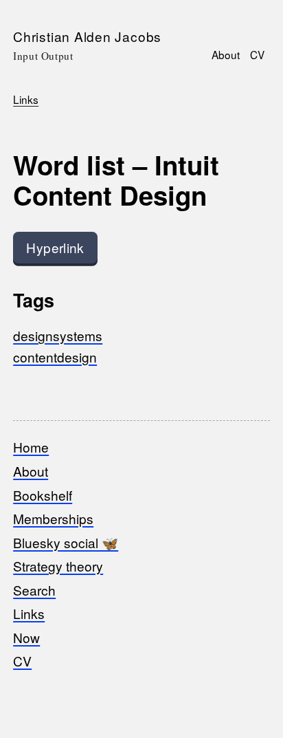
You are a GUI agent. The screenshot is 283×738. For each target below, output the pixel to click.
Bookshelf (42, 495)
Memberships (53, 518)
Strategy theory (58, 565)
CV (257, 54)
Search (34, 589)
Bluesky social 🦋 (65, 542)
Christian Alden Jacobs (87, 36)
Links (25, 99)
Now (26, 637)
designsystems (57, 335)
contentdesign (55, 356)
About (226, 54)
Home (31, 446)
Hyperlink (55, 247)
